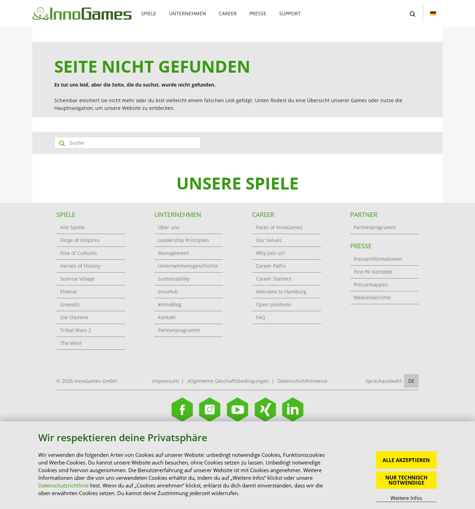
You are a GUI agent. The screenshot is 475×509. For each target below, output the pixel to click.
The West (71, 343)
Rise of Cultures (78, 253)
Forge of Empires (79, 240)
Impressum (165, 381)
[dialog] (237, 465)
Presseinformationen (378, 259)
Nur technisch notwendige (406, 480)
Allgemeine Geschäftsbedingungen (228, 381)
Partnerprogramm (179, 330)
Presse (257, 13)
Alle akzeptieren (406, 460)
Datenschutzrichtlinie (63, 485)
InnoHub (168, 291)
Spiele (148, 13)
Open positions (273, 304)
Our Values (269, 240)
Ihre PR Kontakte (373, 271)
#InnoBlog (170, 304)
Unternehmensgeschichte (188, 265)
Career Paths (271, 265)
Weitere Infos (406, 497)
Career (228, 13)
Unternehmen (187, 13)
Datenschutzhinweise (302, 381)
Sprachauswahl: (384, 381)
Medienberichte (372, 297)
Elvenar (69, 291)
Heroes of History (80, 265)
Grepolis (70, 304)
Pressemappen (371, 284)
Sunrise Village (77, 278)
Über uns (168, 227)
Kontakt (167, 317)
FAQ (260, 317)
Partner (363, 214)
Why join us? (270, 253)
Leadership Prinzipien (183, 240)
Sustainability (174, 278)
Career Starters (273, 278)
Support (290, 13)
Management (173, 253)
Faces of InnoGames (279, 227)
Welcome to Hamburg (281, 291)
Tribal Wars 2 (75, 330)
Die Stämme (74, 317)
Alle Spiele (72, 227)
